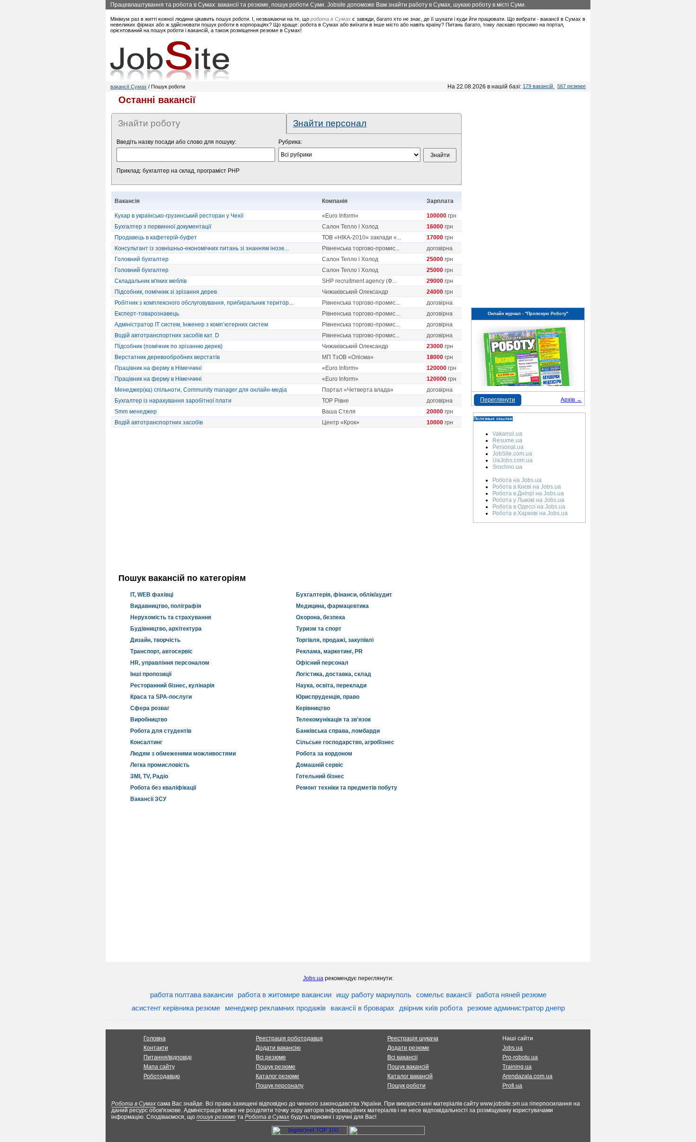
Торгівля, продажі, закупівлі (335, 640)
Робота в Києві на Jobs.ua (526, 486)
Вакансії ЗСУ (148, 799)
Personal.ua (508, 447)
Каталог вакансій (410, 1076)
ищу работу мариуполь (373, 995)
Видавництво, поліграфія (165, 606)
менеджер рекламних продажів (275, 1008)
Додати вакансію (278, 1048)
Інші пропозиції (150, 674)
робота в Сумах (331, 19)
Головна (154, 1038)
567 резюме (571, 86)
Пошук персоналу (279, 1085)
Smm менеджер (136, 411)
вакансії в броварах (362, 1008)
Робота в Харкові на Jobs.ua (530, 513)
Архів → (571, 399)
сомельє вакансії (444, 995)
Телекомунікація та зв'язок (333, 719)
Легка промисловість (159, 765)
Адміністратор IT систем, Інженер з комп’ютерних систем (191, 324)
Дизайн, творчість (155, 640)
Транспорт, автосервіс (161, 651)
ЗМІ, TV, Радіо (149, 776)
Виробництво (148, 719)
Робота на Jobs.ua (517, 480)
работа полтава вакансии (191, 995)
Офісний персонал (322, 662)
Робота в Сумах (133, 1103)
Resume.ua (507, 440)
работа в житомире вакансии (284, 995)
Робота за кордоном (324, 753)
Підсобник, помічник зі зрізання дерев (166, 292)
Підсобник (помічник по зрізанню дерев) (169, 346)
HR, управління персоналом (169, 662)
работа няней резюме (511, 995)
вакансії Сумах (128, 86)
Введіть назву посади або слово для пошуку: (176, 142)
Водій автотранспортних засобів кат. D (167, 335)
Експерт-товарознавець (147, 313)
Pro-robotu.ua (520, 1057)
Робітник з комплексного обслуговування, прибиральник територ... (204, 302)
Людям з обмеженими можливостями (183, 753)
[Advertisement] (286, 500)
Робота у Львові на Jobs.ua (528, 500)
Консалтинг (146, 742)
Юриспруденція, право (327, 697)
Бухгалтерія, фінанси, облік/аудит (344, 594)
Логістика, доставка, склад (333, 674)
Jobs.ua (313, 978)
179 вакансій (538, 86)
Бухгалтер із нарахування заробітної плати (173, 400)
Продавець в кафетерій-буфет (156, 237)
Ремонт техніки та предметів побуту (346, 787)
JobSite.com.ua (512, 453)
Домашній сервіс (319, 765)
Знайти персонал (329, 123)
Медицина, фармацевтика (332, 606)
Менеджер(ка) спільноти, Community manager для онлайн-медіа (201, 390)
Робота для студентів (160, 731)
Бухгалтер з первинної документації (163, 226)
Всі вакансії (402, 1057)
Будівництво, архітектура (166, 628)
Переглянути (497, 399)
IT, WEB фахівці (151, 594)
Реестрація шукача (412, 1038)
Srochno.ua (507, 467)
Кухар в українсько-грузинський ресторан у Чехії (179, 215)
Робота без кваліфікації (163, 787)
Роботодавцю (161, 1076)
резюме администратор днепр (516, 1008)
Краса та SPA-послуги (161, 697)
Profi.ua (512, 1085)
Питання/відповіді (167, 1057)
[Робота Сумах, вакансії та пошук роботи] (169, 60)
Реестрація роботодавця (289, 1038)
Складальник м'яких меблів (151, 281)
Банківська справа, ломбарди (338, 731)
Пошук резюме (275, 1066)
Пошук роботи (406, 1085)
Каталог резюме (277, 1076)
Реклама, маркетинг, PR (329, 651)
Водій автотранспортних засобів (159, 422)
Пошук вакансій (408, 1066)
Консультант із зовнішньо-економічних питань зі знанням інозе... (202, 248)
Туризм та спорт (318, 628)
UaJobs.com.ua (512, 460)
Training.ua (517, 1066)
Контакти (155, 1048)
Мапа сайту (159, 1066)
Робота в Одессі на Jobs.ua (528, 506)
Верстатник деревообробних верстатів (167, 357)
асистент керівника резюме (176, 1008)
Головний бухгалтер (142, 259)
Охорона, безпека (320, 617)
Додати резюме (408, 1048)
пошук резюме (216, 1117)
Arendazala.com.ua (527, 1076)
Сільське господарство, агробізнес (345, 742)
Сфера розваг (150, 708)
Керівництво (313, 708)
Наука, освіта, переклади (331, 685)
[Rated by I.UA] (387, 1133)
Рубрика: (290, 142)
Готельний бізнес (320, 776)
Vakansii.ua (507, 433)
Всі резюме (271, 1057)
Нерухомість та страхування (170, 617)
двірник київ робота (431, 1008)
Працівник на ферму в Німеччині (158, 368)
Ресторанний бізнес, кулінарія (172, 685)
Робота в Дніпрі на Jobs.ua (528, 493)
